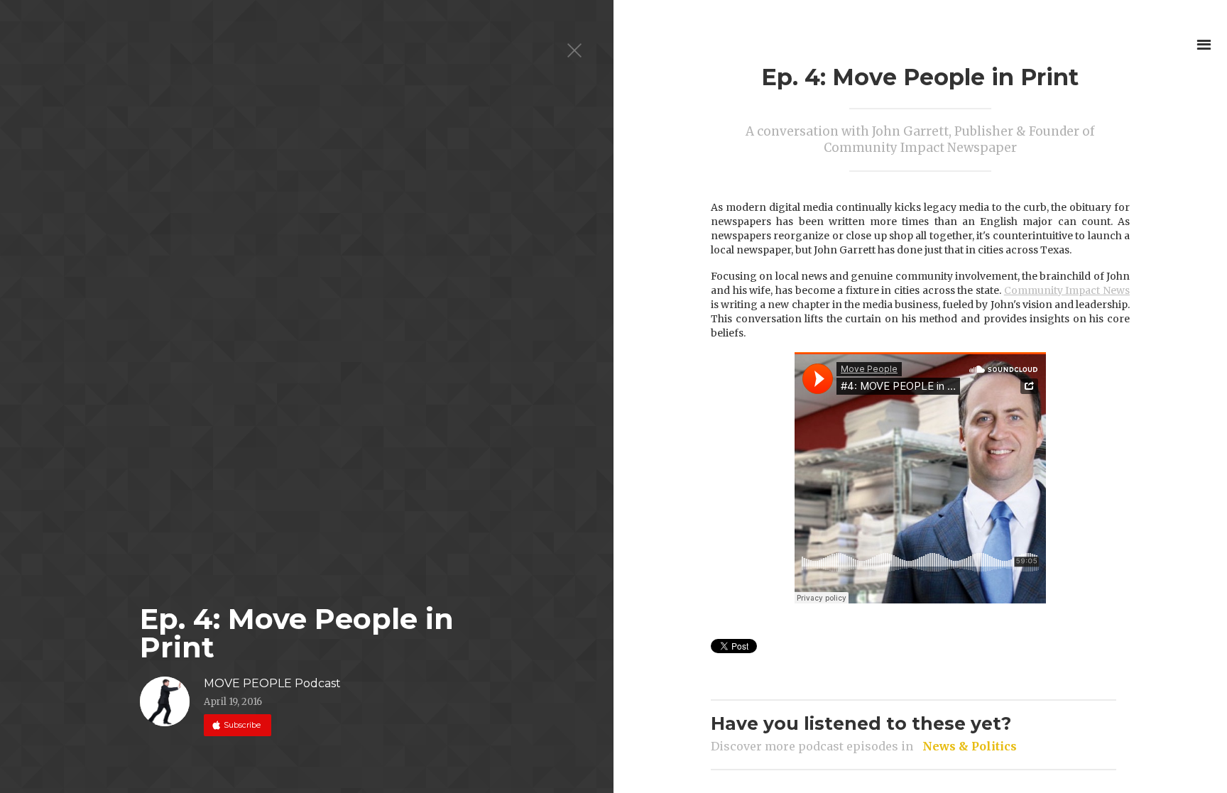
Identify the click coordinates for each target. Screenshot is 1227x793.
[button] (1204, 44)
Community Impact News (1067, 290)
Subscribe (241, 725)
